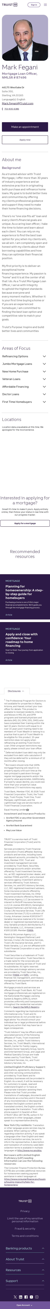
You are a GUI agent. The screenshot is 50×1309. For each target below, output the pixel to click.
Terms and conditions (25, 1235)
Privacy (25, 1211)
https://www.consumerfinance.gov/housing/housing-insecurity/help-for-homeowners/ (25, 1182)
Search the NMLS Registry (26, 1007)
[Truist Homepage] (9, 4)
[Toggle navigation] (45, 4)
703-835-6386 (11, 109)
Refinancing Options (15, 356)
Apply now (33, 140)
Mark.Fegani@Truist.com (17, 103)
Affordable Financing (15, 386)
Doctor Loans (10, 394)
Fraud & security (25, 1228)
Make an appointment (29, 126)
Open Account (23, 1305)
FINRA (30, 930)
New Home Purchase (15, 371)
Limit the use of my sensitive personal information (25, 1220)
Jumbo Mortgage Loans (17, 363)
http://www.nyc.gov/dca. (29, 1150)
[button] (25, 1248)
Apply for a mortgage (25, 523)
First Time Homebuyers (17, 401)
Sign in (35, 5)
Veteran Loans (11, 379)
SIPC (26, 975)
